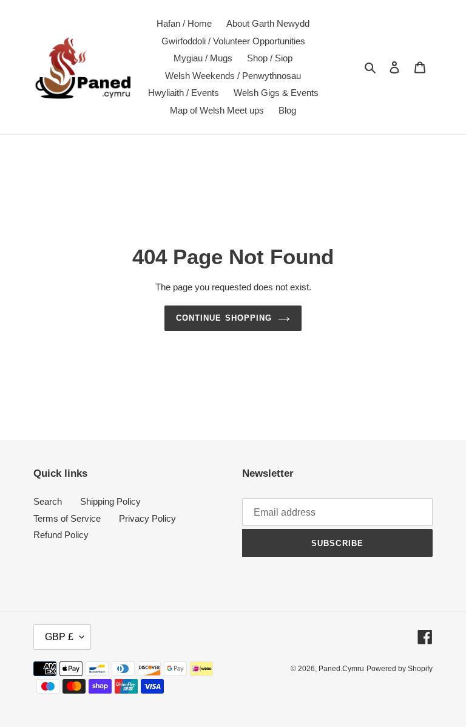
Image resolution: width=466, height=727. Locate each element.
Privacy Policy (147, 518)
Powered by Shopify (399, 668)
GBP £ (59, 637)
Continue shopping (224, 318)
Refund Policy (61, 535)
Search (47, 501)
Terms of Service (67, 518)
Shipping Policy (110, 501)
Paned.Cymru (341, 668)
